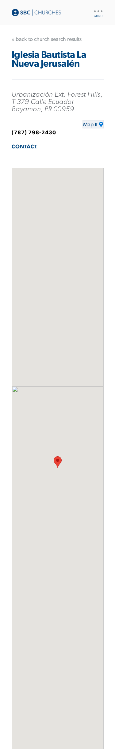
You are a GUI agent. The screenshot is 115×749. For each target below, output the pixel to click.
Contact (24, 147)
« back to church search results (47, 39)
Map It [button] (90, 125)
